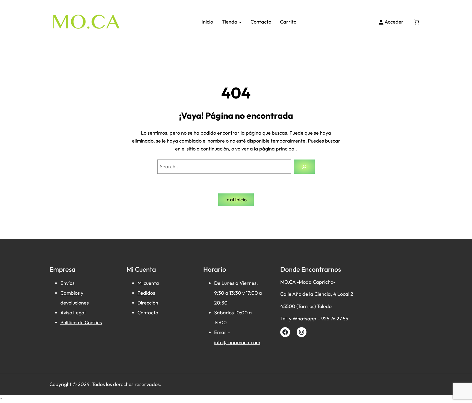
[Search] (304, 167)
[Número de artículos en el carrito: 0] (416, 22)
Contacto (147, 312)
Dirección (147, 303)
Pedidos (146, 293)
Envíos (67, 283)
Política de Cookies (81, 322)
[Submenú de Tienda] (240, 22)
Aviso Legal (72, 312)
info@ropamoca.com (237, 342)
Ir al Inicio (236, 199)
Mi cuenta (148, 283)
